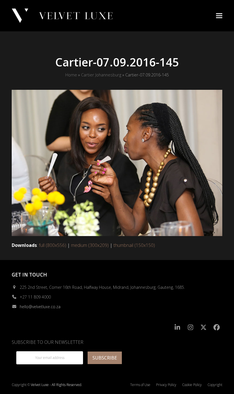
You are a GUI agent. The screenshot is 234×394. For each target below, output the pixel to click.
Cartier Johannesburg (101, 75)
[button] (219, 15)
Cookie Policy (192, 384)
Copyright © (21, 384)
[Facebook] (216, 327)
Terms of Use (140, 384)
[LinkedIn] (177, 327)
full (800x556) (52, 245)
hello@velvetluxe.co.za (40, 306)
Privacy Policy (166, 384)
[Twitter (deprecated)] (203, 327)
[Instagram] (190, 327)
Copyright (214, 384)
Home (71, 75)
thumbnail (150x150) (134, 245)
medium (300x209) (90, 245)
